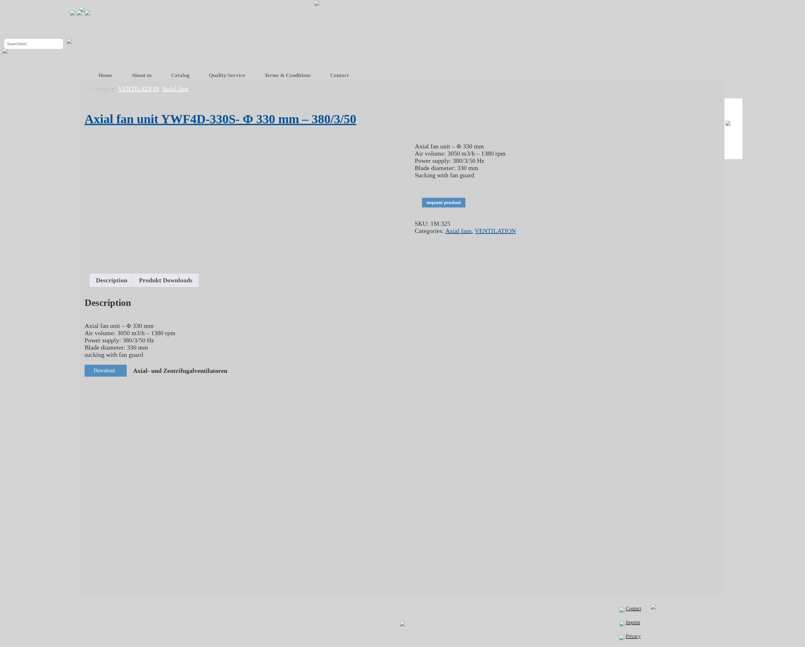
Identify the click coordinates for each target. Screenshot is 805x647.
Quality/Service (227, 75)
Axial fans (458, 230)
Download (104, 370)
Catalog (180, 75)
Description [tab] (111, 280)
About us (141, 75)
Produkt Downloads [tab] (165, 280)
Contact (339, 75)
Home (105, 75)
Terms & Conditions (287, 75)
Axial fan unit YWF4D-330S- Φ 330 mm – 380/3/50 (220, 119)
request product (443, 202)
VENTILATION (495, 230)
